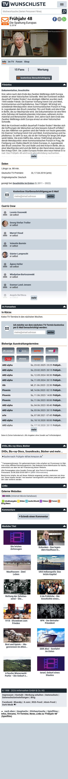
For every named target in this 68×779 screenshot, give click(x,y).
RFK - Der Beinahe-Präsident (49, 621)
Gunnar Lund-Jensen (20, 285)
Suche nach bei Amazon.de (23, 456)
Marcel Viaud (16, 233)
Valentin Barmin (18, 243)
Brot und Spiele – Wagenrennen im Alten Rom (16, 645)
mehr (34, 156)
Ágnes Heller (16, 264)
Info (4, 61)
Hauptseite (22, 711)
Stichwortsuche (38, 711)
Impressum (7, 695)
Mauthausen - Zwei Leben (16, 573)
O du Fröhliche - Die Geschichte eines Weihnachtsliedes (50, 597)
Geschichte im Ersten (23, 183)
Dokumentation (9, 90)
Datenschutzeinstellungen (15, 697)
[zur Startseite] (23, 3)
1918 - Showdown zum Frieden (16, 621)
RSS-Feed (37, 702)
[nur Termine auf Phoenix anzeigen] (22, 359)
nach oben (9, 711)
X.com (27, 702)
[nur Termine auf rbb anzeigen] (8, 359)
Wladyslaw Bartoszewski (22, 274)
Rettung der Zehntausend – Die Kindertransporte (16, 597)
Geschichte (23, 90)
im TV (11, 61)
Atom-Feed (49, 702)
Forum (19, 61)
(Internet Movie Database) (21, 496)
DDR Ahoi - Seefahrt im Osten (50, 650)
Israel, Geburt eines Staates (50, 673)
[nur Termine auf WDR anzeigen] (52, 351)
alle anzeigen (8, 351)
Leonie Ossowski (18, 212)
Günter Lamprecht (19, 253)
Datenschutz (51, 695)
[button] (55, 19)
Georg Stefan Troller (20, 222)
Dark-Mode (8, 704)
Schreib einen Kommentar (34, 516)
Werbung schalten (34, 695)
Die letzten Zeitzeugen (16, 547)
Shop (26, 61)
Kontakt (19, 695)
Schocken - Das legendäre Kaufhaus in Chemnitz (50, 548)
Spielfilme (52, 711)
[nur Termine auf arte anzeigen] (37, 351)
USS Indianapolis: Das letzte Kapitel (50, 573)
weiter (51, 196)
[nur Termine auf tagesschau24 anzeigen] (52, 359)
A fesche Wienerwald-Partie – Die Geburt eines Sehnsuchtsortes (16, 674)
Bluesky (18, 702)
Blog (33, 697)
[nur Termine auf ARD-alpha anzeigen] (37, 359)
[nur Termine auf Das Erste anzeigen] (22, 351)
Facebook (7, 702)
